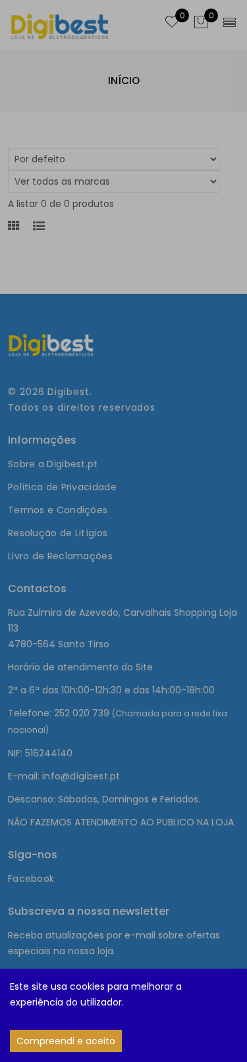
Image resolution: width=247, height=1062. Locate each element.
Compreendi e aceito (65, 1041)
